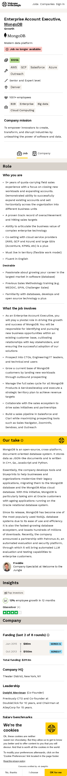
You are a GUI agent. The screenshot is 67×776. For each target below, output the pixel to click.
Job (25, 153)
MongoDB (13, 24)
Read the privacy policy (14, 761)
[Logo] (11, 4)
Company (44, 153)
